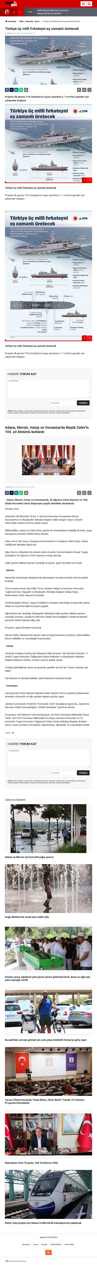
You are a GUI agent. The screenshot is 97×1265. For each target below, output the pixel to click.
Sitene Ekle (69, 1244)
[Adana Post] (13, 3)
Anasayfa (12, 21)
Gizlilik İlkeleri (56, 1244)
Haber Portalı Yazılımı (17, 1261)
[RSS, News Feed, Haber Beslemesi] (48, 1252)
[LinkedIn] (16, 90)
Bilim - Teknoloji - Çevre (29, 21)
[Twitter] (12, 90)
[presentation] (14, 11)
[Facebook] (7, 90)
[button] (79, 90)
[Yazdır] (26, 90)
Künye (35, 1244)
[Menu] (83, 4)
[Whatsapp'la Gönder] (21, 90)
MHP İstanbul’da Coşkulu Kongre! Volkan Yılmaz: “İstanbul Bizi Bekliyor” (53, 12)
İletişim (44, 1244)
